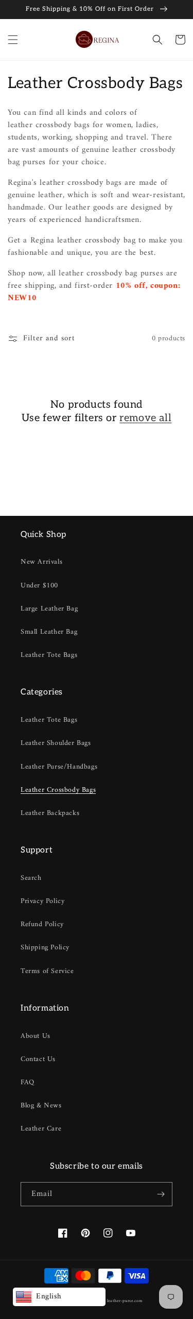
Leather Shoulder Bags (56, 743)
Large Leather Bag (49, 608)
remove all (145, 418)
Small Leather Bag (49, 632)
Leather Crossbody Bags (58, 790)
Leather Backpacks (50, 813)
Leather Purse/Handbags (59, 766)
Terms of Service (47, 971)
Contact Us (38, 1059)
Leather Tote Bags (49, 655)
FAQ (27, 1082)
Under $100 (39, 585)
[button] (13, 39)
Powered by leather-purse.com (113, 1301)
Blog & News (41, 1105)
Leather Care (41, 1128)
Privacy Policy (42, 901)
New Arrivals (41, 562)
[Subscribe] (160, 1194)
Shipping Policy (45, 947)
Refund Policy (42, 924)
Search (31, 878)
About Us (35, 1036)
